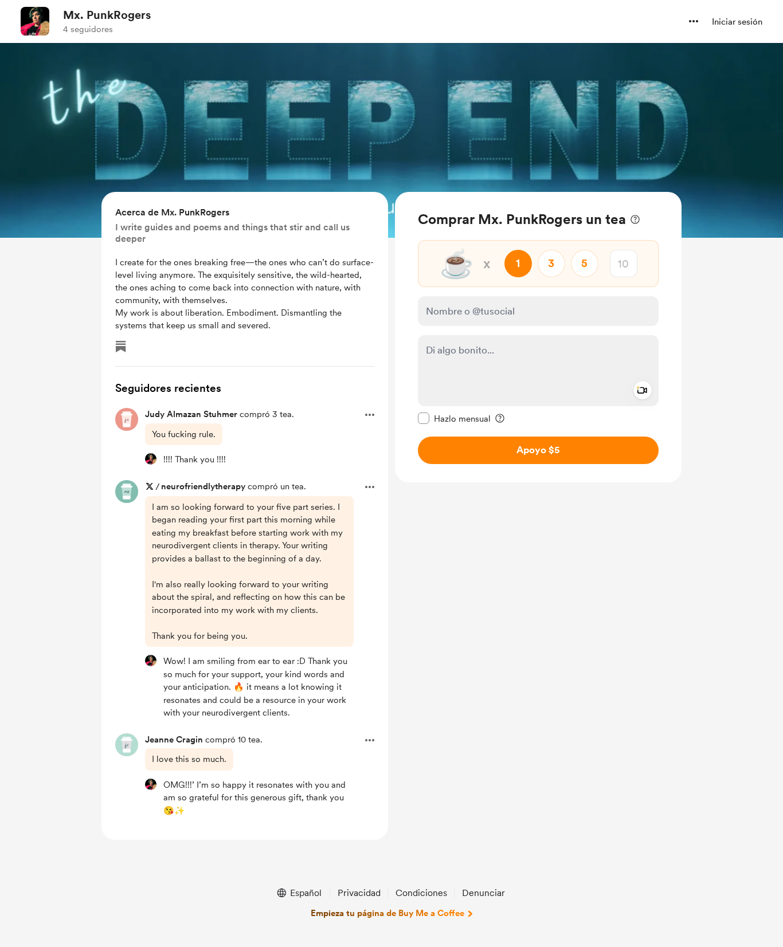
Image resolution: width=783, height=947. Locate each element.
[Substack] (121, 346)
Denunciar (483, 892)
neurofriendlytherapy (203, 486)
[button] (693, 21)
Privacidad (359, 892)
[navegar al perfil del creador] (35, 21)
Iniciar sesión (737, 22)
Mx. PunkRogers (107, 15)
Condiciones (421, 892)
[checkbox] (454, 418)
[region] (538, 337)
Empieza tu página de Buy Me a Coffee (387, 913)
